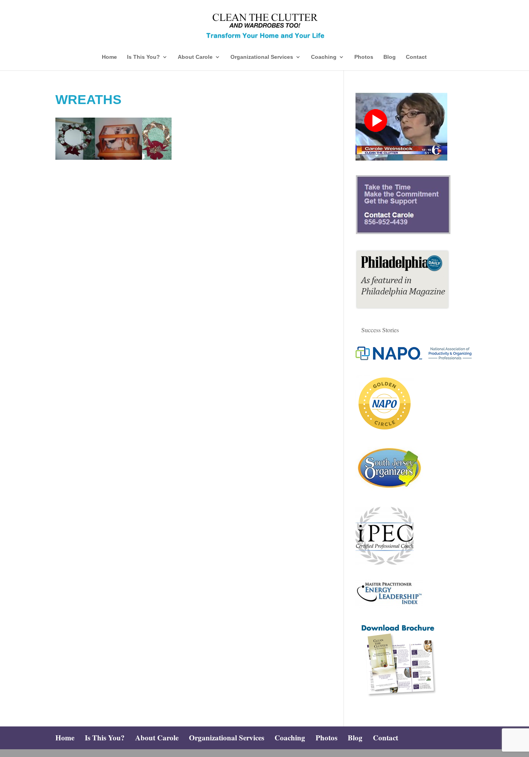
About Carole (195, 57)
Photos (363, 57)
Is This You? (143, 57)
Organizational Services (261, 57)
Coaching (324, 57)
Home (109, 57)
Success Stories (380, 330)
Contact (416, 57)
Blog (389, 57)
